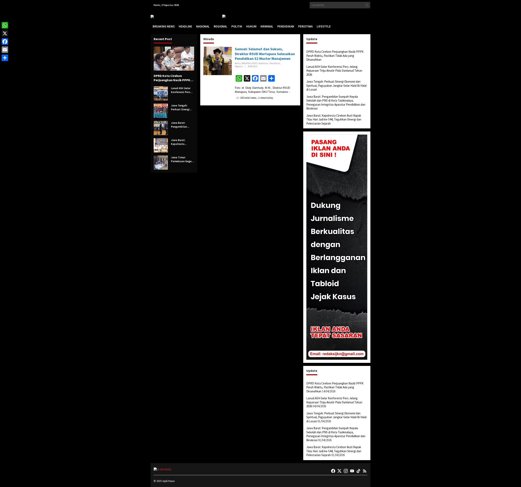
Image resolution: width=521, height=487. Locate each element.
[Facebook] (333, 471)
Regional (239, 66)
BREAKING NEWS (249, 63)
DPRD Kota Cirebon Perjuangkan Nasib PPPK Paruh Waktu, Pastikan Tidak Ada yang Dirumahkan (172, 78)
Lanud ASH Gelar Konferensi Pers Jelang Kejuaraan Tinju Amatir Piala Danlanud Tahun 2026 (181, 90)
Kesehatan (263, 63)
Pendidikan (274, 63)
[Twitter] (339, 471)
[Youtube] (352, 471)
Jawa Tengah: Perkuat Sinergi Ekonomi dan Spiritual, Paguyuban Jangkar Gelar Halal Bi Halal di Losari (180, 108)
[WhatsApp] (5, 25)
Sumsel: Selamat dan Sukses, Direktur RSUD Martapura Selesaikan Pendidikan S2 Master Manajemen (265, 54)
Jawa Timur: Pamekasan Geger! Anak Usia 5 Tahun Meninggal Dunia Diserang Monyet (182, 159)
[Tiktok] (358, 471)
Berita (238, 63)
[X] (5, 33)
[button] (366, 5)
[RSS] (364, 471)
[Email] (5, 50)
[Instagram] (345, 471)
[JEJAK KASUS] (161, 16)
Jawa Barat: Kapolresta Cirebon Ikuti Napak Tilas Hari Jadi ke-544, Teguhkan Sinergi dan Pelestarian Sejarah (181, 142)
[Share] (5, 58)
